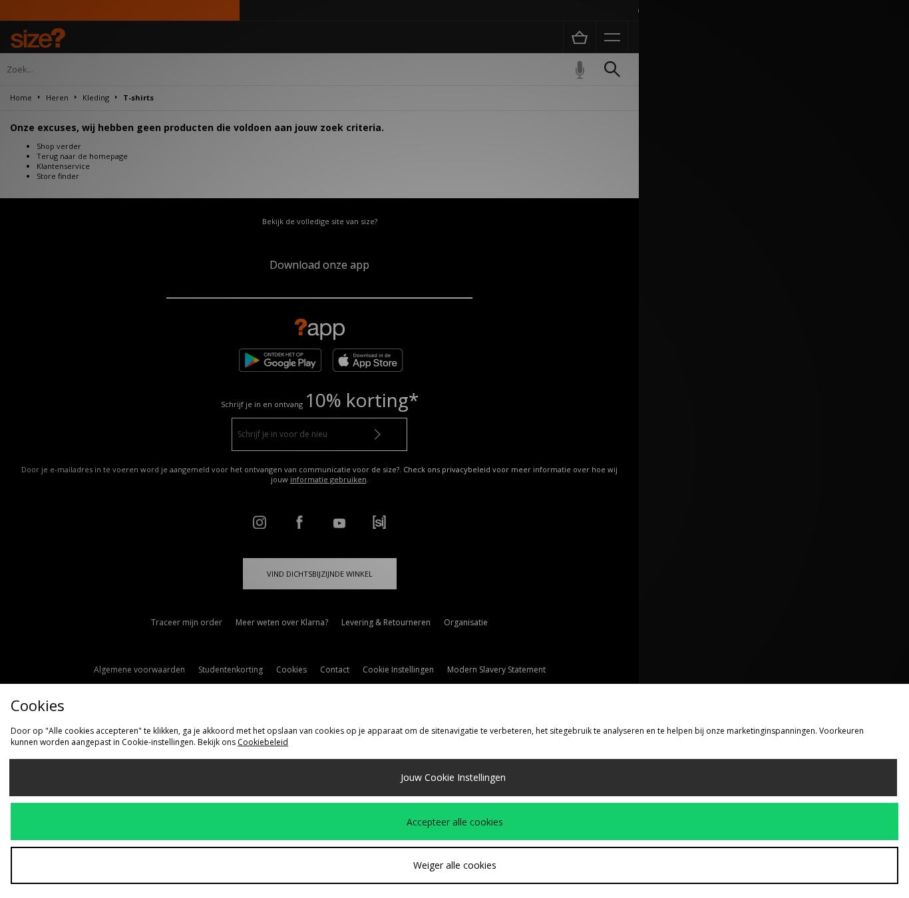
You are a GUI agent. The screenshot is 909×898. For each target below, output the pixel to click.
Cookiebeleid (263, 742)
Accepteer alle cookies (455, 822)
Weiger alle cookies (454, 865)
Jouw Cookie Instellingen (453, 777)
